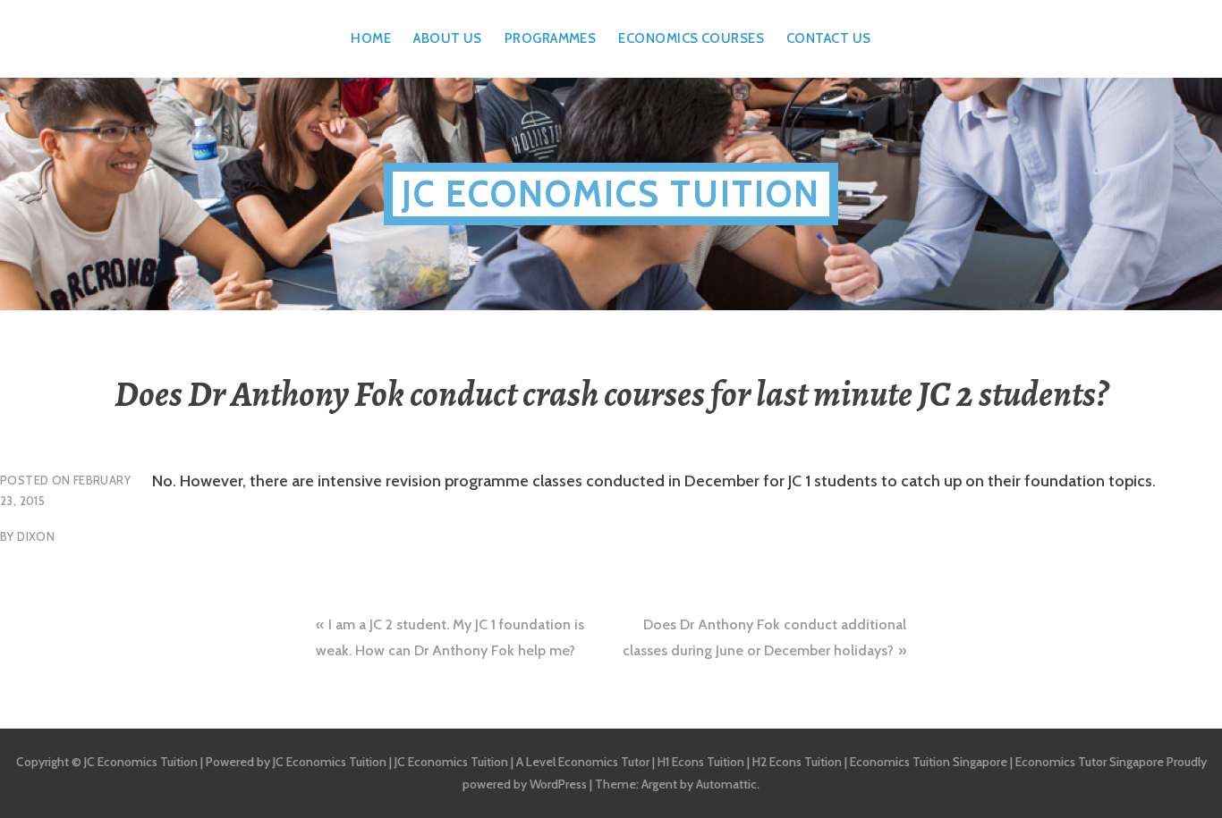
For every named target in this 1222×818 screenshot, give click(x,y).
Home (371, 38)
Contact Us (828, 38)
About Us (447, 38)
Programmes (551, 38)
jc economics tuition (611, 193)
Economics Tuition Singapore (928, 762)
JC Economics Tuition (329, 762)
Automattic (726, 784)
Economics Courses (691, 38)
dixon (36, 536)
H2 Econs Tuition (797, 762)
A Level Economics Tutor (582, 762)
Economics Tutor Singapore (1089, 762)
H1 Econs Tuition (701, 762)
